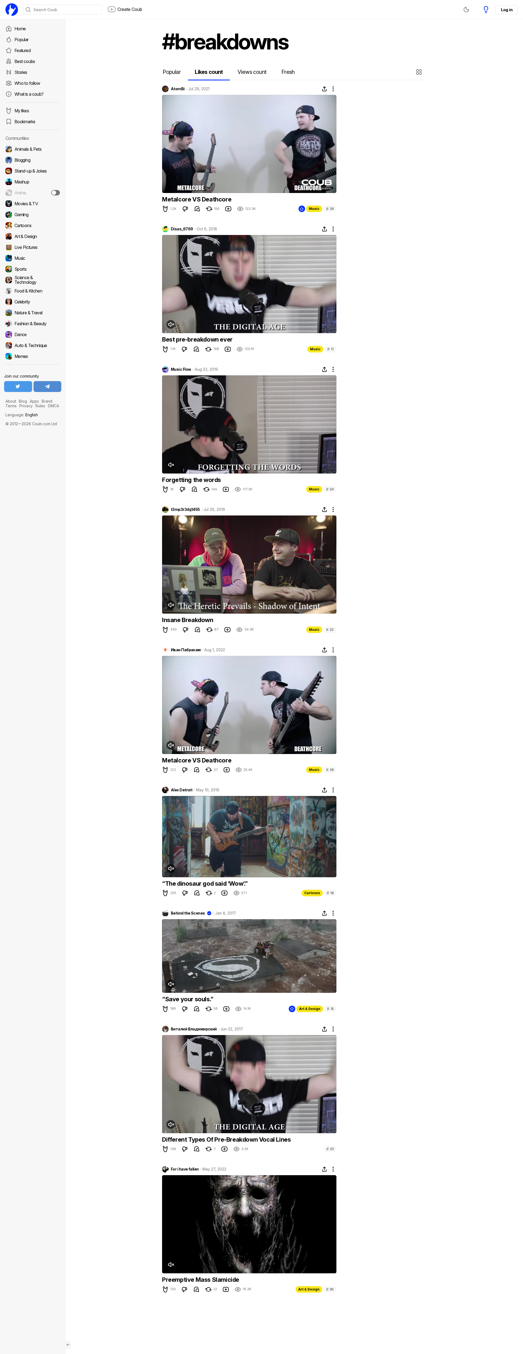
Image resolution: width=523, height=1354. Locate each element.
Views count (252, 72)
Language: (21, 414)
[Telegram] (48, 386)
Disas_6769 (182, 229)
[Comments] (197, 209)
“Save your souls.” (188, 999)
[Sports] (32, 269)
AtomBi (178, 89)
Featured (22, 50)
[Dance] (32, 334)
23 (330, 1149)
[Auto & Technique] (32, 345)
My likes (21, 110)
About (10, 401)
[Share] (324, 89)
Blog (23, 401)
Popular (21, 39)
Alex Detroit (181, 790)
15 (330, 1008)
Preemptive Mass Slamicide (200, 1279)
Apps (34, 401)
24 (330, 489)
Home (20, 28)
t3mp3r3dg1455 (185, 509)
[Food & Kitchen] (32, 290)
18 (330, 893)
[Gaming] (32, 214)
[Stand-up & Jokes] (32, 170)
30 (330, 1289)
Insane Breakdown (187, 619)
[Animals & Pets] (32, 149)
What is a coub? (28, 94)
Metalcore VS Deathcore (196, 199)
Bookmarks (24, 121)
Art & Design (309, 1009)
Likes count (209, 72)
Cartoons (312, 893)
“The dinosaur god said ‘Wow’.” (205, 883)
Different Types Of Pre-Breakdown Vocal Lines (226, 1139)
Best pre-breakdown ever (197, 339)
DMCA (53, 405)
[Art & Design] (32, 236)
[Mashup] (32, 181)
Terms (11, 405)
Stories (20, 72)
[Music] (32, 258)
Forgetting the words (191, 479)
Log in (506, 9)
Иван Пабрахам (186, 650)
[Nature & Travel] (32, 312)
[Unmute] (170, 324)
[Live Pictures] (32, 247)
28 (330, 208)
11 (330, 349)
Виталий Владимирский (194, 1029)
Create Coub (129, 9)
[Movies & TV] (32, 203)
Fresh (288, 72)
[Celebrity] (32, 301)
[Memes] (32, 356)
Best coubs (24, 61)
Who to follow (27, 83)
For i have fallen (185, 1169)
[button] (419, 72)
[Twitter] (18, 386)
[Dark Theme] (466, 9)
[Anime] (32, 192)
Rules (40, 405)
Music (314, 209)
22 (330, 629)
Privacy (26, 405)
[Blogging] (32, 160)
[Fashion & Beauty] (32, 323)
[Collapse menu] (68, 1345)
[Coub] (11, 9)
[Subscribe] (55, 192)
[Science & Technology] (32, 280)
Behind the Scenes (188, 913)
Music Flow (181, 369)
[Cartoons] (32, 225)
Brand (47, 401)
